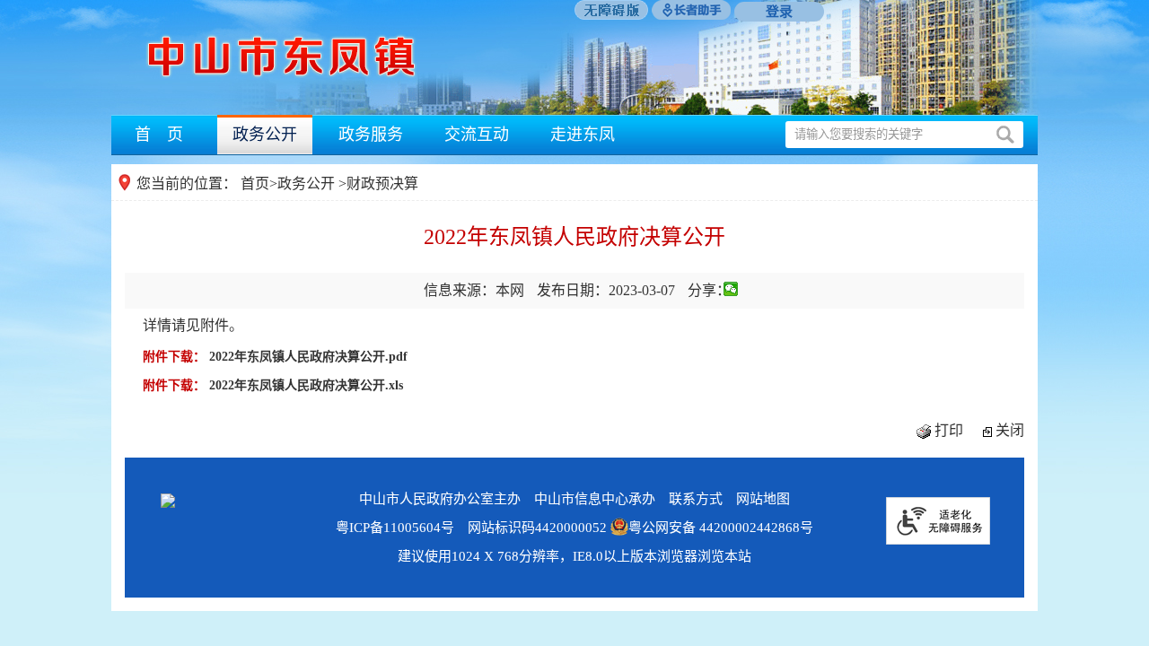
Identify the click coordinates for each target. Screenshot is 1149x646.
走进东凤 (582, 135)
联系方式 (696, 499)
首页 (255, 183)
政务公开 (264, 135)
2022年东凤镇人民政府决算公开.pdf (308, 356)
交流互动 (476, 135)
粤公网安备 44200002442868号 (720, 527)
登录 (779, 11)
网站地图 (763, 499)
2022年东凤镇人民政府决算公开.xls (306, 385)
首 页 (159, 135)
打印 (948, 430)
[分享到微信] (731, 289)
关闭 (1010, 430)
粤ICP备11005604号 (395, 527)
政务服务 (370, 135)
